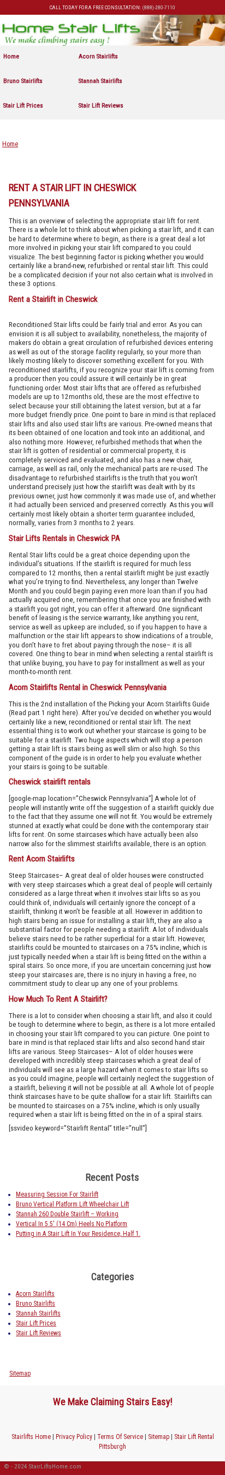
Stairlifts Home (31, 1437)
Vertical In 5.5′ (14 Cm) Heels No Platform (71, 1224)
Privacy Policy (74, 1437)
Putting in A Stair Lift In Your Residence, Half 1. (78, 1234)
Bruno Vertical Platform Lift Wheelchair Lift (72, 1204)
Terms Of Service (120, 1437)
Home (11, 56)
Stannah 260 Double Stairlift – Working (67, 1214)
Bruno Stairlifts (23, 81)
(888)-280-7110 (158, 7)
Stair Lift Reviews (101, 105)
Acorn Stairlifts (98, 56)
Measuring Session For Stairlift (57, 1194)
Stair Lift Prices (23, 105)
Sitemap (20, 1373)
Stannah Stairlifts (100, 81)
